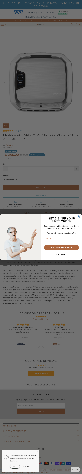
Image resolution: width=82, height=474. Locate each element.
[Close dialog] (79, 216)
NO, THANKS (61, 254)
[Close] (37, 452)
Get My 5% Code (61, 247)
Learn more (14, 461)
